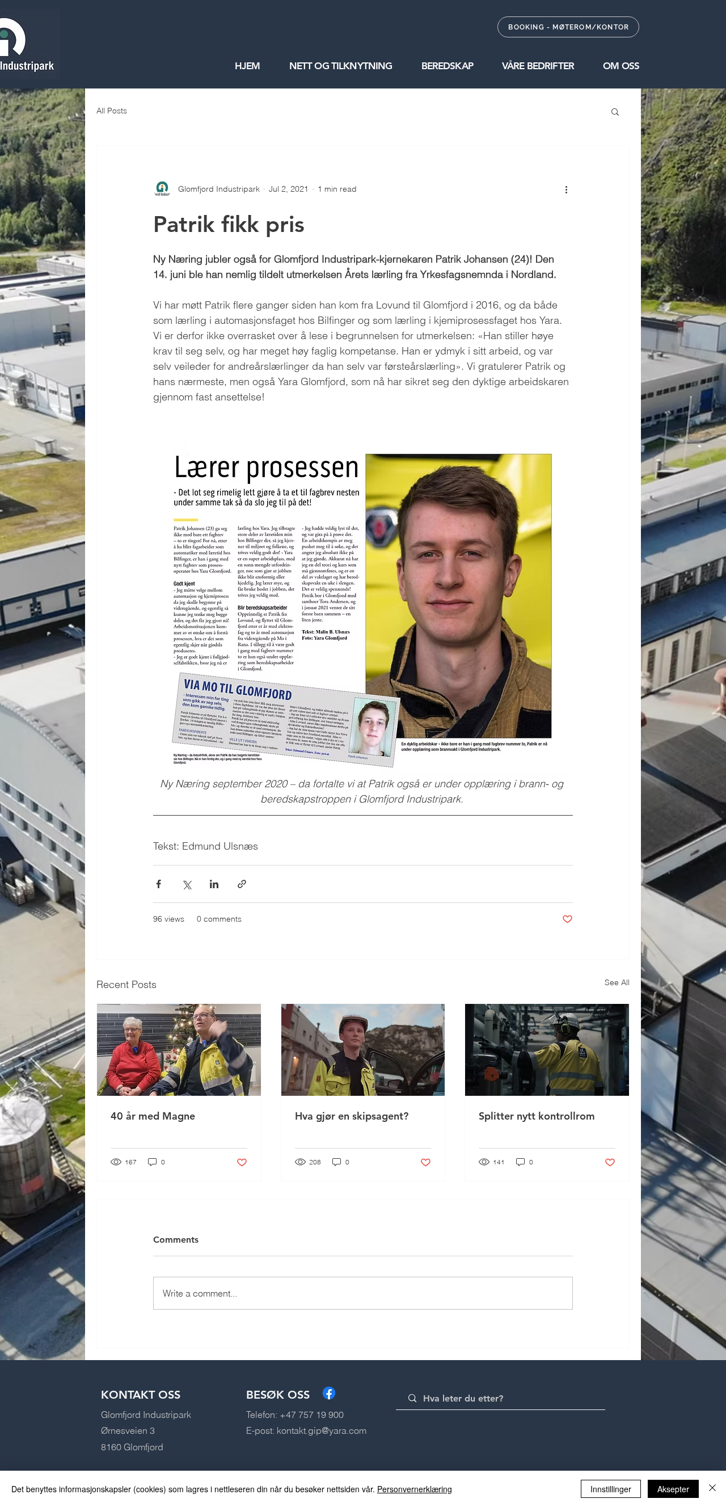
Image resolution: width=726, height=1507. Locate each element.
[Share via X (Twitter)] (186, 884)
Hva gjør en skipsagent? (351, 1115)
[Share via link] (242, 884)
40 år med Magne (153, 1115)
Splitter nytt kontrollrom (537, 1115)
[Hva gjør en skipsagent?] (363, 1050)
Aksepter (673, 1489)
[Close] (712, 1489)
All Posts (111, 110)
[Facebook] (328, 1393)
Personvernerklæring (414, 1489)
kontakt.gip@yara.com (321, 1430)
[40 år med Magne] (179, 1050)
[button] (326, 65)
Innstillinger (610, 1489)
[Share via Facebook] (158, 884)
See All (617, 982)
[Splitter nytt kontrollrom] (547, 1050)
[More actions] (566, 189)
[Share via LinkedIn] (214, 884)
